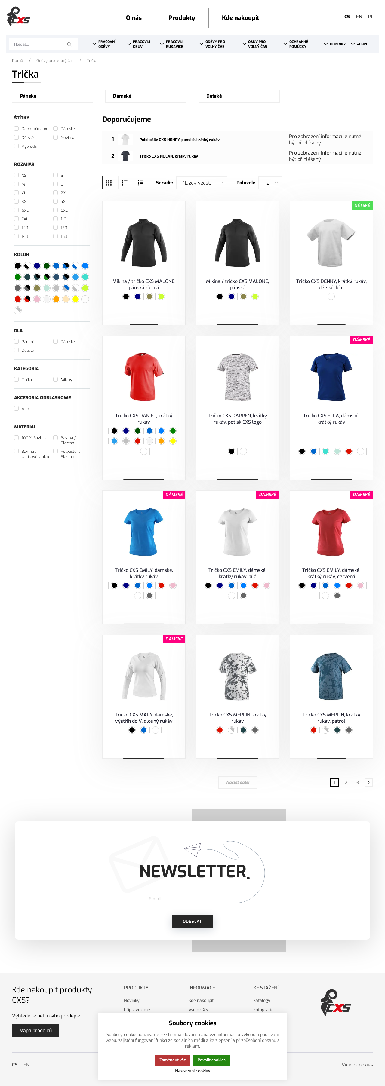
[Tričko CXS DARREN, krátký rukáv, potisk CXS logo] (237, 377)
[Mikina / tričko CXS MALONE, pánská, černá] (144, 242)
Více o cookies (357, 1065)
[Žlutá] (173, 441)
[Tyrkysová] (325, 451)
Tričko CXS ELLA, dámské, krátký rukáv (331, 419)
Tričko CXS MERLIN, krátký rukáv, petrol (331, 718)
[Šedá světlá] (149, 441)
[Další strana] (369, 782)
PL (371, 17)
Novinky (132, 1000)
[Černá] (126, 296)
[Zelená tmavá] (138, 431)
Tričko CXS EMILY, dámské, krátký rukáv (144, 573)
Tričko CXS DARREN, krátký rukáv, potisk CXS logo (237, 419)
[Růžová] (173, 585)
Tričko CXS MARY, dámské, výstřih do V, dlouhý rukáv (144, 718)
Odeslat (192, 921)
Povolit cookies (212, 1060)
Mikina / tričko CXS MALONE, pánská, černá (143, 284)
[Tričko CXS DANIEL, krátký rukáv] (144, 377)
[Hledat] (69, 44)
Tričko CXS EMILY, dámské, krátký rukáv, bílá (237, 573)
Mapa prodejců (35, 1030)
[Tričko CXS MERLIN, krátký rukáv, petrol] (331, 676)
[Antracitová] (149, 595)
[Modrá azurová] (161, 431)
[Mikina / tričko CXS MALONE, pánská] (237, 242)
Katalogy (261, 1000)
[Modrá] (149, 431)
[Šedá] (126, 441)
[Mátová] (337, 451)
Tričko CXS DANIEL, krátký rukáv (143, 419)
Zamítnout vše (172, 1060)
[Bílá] (331, 296)
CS (347, 17)
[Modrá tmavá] (138, 296)
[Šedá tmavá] (255, 730)
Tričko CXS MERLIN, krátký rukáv (237, 718)
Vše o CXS (198, 1010)
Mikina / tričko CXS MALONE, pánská (237, 284)
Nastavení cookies (192, 1071)
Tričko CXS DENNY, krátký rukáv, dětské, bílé (331, 284)
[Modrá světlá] (114, 441)
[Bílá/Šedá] (232, 730)
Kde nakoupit (201, 1000)
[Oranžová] (161, 441)
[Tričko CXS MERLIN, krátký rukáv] (237, 676)
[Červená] (138, 441)
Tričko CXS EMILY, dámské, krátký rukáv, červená (331, 573)
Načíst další (237, 782)
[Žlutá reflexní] (161, 296)
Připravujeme (137, 1010)
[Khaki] (149, 296)
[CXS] (18, 16)
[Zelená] (173, 431)
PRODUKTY (136, 988)
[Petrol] (243, 730)
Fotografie (263, 1010)
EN (359, 17)
